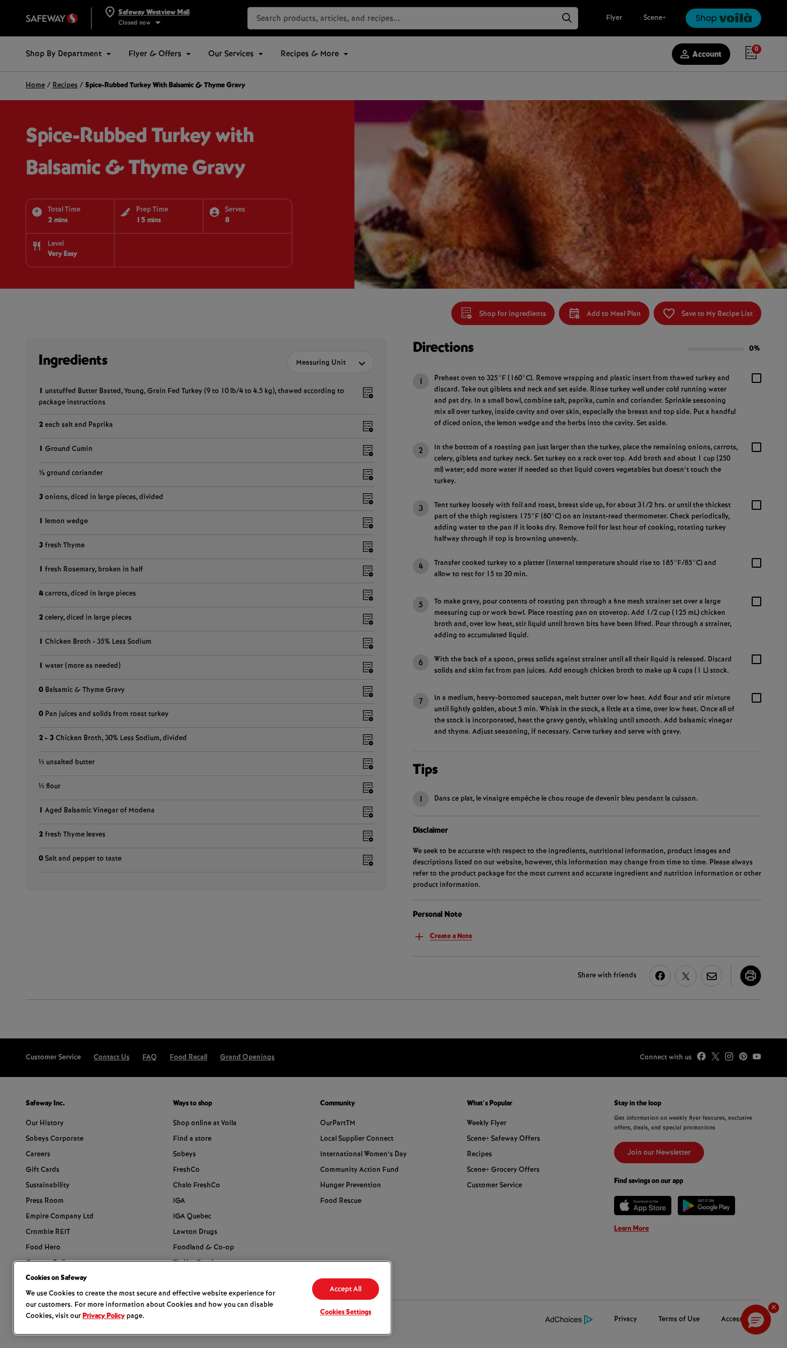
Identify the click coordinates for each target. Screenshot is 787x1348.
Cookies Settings (345, 1312)
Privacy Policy (103, 1316)
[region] (202, 1298)
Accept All (345, 1289)
